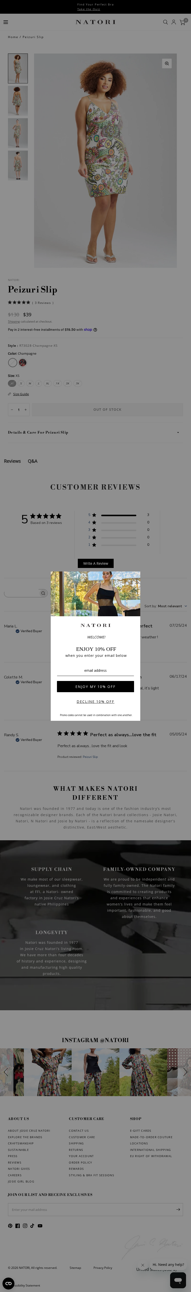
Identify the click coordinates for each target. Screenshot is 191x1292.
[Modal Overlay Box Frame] (95, 646)
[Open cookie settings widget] (8, 1284)
